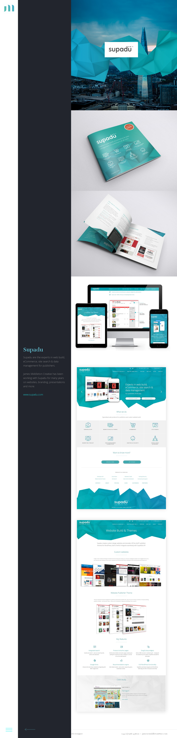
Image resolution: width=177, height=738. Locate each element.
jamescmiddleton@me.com (154, 734)
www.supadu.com (33, 394)
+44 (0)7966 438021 (130, 734)
